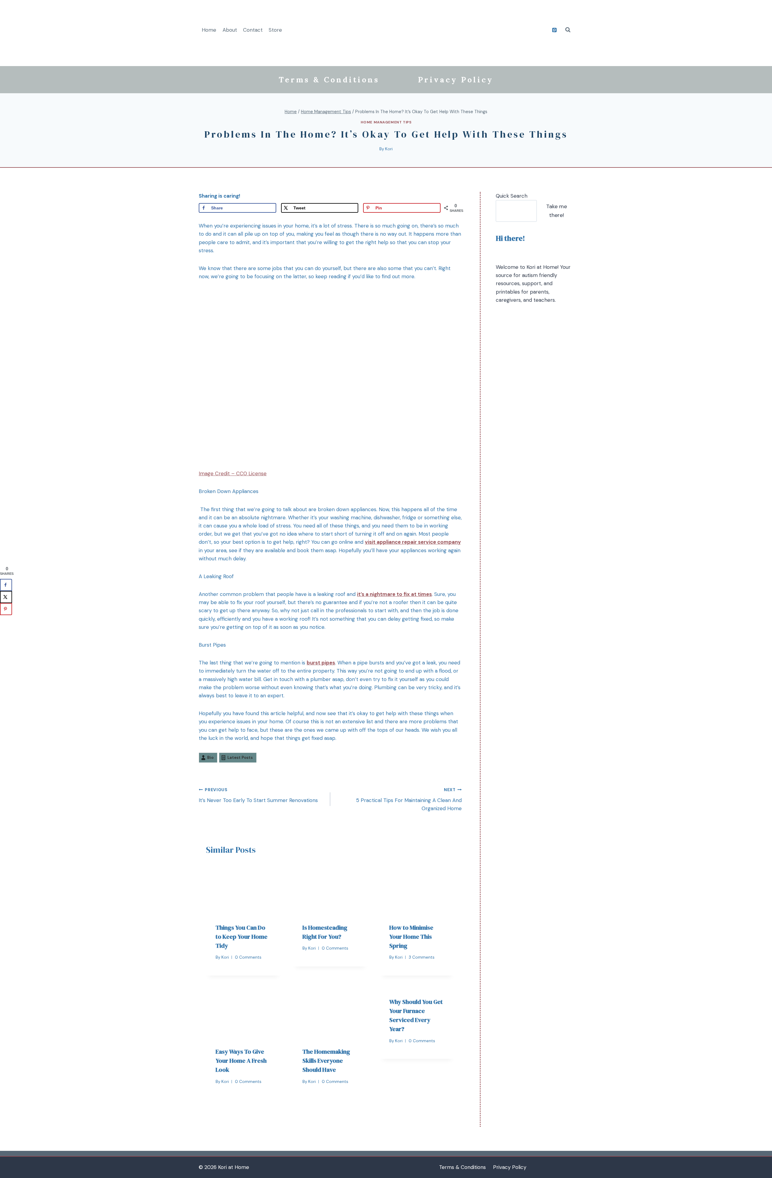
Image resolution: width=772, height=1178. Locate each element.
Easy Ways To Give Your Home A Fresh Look (241, 1060)
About (230, 30)
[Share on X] (6, 597)
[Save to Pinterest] (6, 609)
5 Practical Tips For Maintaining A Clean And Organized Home (409, 799)
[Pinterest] (554, 30)
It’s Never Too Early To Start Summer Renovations (258, 795)
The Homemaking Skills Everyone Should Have (326, 1060)
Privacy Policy (455, 79)
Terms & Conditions (329, 79)
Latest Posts (240, 757)
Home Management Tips (386, 122)
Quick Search (511, 196)
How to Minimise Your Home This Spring (411, 936)
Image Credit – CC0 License (233, 473)
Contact (253, 30)
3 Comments (422, 957)
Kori (389, 148)
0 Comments (248, 957)
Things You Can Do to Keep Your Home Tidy (241, 936)
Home (209, 30)
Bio (210, 757)
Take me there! (556, 211)
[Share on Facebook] (6, 585)
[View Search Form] (567, 29)
